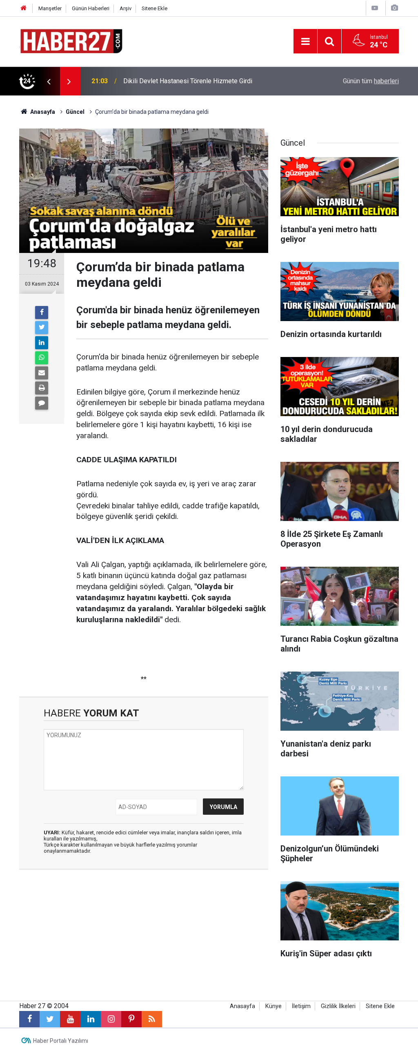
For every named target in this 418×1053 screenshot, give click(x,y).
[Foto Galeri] (394, 8)
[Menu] (305, 41)
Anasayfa (242, 1006)
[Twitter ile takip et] (50, 1019)
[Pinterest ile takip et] (131, 1019)
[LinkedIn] (41, 342)
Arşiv (125, 8)
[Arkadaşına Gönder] (41, 372)
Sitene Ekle (154, 8)
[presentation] (48, 81)
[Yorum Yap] (41, 403)
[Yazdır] (41, 388)
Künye (273, 1006)
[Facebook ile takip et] (29, 1019)
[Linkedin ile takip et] (90, 1019)
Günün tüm (371, 81)
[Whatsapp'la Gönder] (41, 357)
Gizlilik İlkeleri (338, 1006)
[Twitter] (41, 327)
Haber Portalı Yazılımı (60, 1040)
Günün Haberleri (90, 8)
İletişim (301, 1006)
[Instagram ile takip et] (111, 1019)
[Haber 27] (70, 40)
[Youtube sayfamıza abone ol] (70, 1019)
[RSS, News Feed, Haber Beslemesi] (152, 1019)
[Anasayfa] (23, 8)
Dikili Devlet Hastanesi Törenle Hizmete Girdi (187, 81)
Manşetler (50, 8)
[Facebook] (41, 312)
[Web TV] (374, 8)
